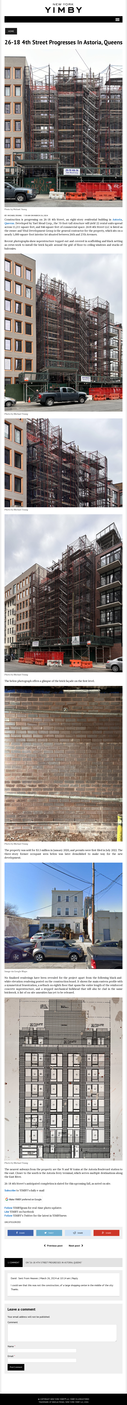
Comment (13, 1322)
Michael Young (15, 215)
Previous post (55, 1245)
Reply (75, 1278)
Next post (74, 1245)
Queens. (9, 223)
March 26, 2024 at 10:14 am (55, 1278)
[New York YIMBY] (63, 8)
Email (11, 1356)
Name (11, 1346)
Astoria (117, 219)
